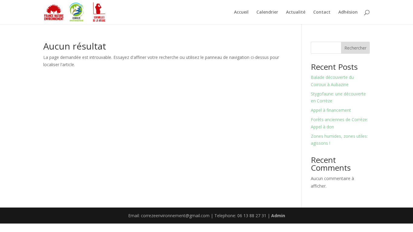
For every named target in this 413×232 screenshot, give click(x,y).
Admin (278, 215)
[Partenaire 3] (99, 12)
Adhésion (348, 12)
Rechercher (355, 48)
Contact (321, 12)
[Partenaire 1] (53, 12)
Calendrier (267, 12)
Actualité (295, 12)
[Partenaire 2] (76, 12)
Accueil (241, 12)
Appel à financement (331, 110)
